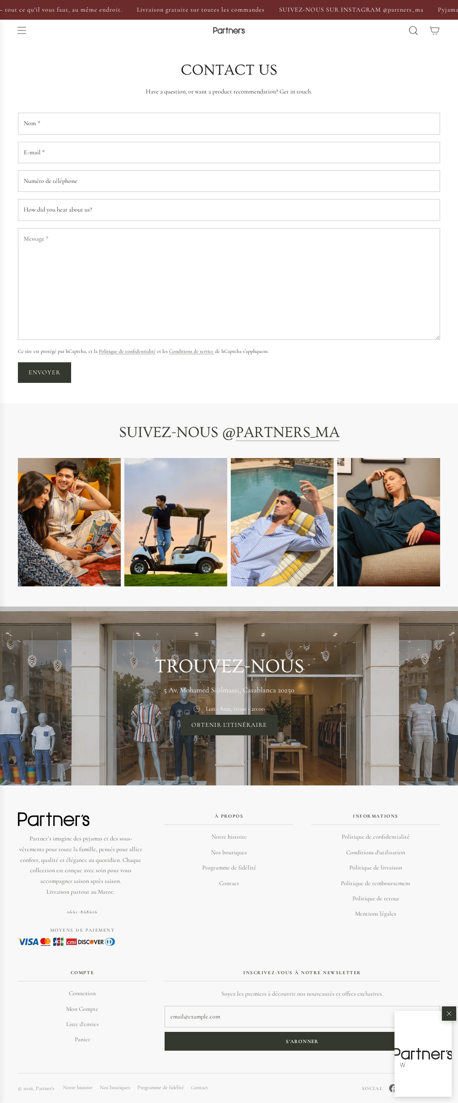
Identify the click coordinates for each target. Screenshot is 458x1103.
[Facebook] (393, 1088)
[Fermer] (449, 1013)
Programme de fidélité (229, 867)
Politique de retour (375, 898)
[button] (423, 1054)
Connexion (82, 993)
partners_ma (287, 432)
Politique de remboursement (376, 883)
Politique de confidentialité (127, 351)
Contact (229, 883)
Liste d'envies (82, 1024)
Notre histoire (229, 836)
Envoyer (44, 372)
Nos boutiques (229, 852)
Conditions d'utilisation (375, 852)
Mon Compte (82, 1009)
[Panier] (434, 30)
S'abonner (302, 1041)
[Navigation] (21, 30)
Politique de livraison (375, 867)
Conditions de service (191, 351)
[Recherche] (413, 30)
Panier (82, 1039)
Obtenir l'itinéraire (229, 725)
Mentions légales (375, 913)
